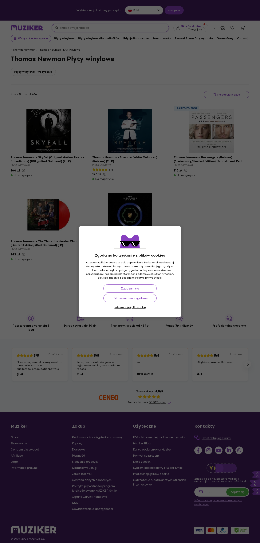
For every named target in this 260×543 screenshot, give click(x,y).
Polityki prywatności (148, 278)
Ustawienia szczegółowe (130, 298)
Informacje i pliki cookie (130, 307)
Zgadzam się (130, 288)
